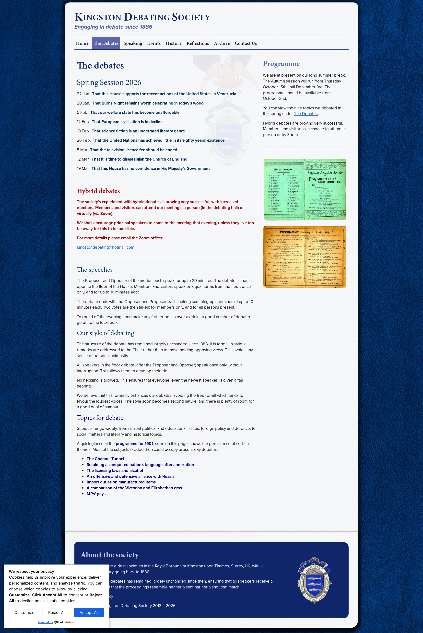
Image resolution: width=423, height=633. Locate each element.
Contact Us (246, 43)
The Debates (106, 43)
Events (154, 43)
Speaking (133, 43)
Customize (24, 612)
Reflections (198, 43)
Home (82, 43)
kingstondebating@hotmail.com (105, 247)
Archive (222, 43)
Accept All (89, 612)
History (174, 43)
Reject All (57, 612)
